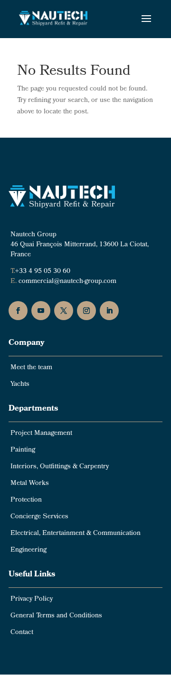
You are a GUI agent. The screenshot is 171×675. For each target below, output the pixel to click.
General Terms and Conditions (56, 616)
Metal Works (29, 483)
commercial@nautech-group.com (67, 281)
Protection (26, 500)
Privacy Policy (31, 599)
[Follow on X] (63, 310)
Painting (22, 450)
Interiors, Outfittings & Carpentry (59, 467)
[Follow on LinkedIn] (109, 310)
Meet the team (31, 368)
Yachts (19, 384)
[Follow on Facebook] (18, 310)
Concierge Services (39, 517)
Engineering (28, 550)
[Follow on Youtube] (40, 310)
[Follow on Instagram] (86, 310)
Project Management (41, 433)
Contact (21, 632)
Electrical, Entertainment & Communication (75, 533)
